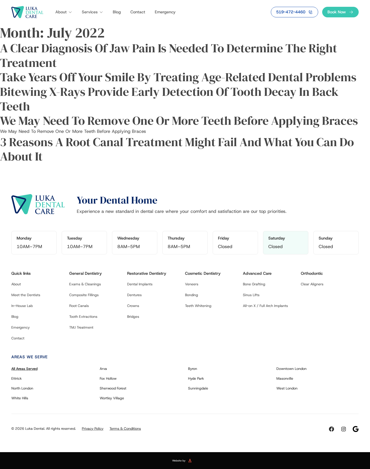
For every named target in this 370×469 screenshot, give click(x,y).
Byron (192, 368)
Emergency (165, 12)
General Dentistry (85, 273)
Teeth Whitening (198, 305)
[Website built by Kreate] (193, 460)
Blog (117, 12)
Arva (103, 368)
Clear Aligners (312, 284)
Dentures (134, 295)
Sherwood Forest (113, 388)
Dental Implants (140, 284)
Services (90, 12)
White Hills (19, 398)
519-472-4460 (290, 12)
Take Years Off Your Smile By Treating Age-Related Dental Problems (178, 77)
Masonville (284, 378)
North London (22, 388)
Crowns (133, 305)
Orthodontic (312, 273)
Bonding (191, 295)
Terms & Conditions (125, 428)
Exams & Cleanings (85, 284)
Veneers (191, 284)
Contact (137, 12)
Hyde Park (196, 378)
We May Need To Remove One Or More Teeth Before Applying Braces (179, 120)
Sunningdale (198, 388)
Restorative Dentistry (146, 273)
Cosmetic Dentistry (202, 273)
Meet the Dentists (25, 295)
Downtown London (291, 368)
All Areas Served (24, 368)
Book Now (336, 12)
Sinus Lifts (251, 295)
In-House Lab (22, 305)
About (61, 12)
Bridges (133, 316)
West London (287, 388)
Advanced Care (257, 273)
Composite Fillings (84, 295)
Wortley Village (112, 398)
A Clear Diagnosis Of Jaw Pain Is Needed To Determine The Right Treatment (168, 55)
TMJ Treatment (81, 327)
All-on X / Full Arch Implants (265, 305)
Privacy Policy (92, 428)
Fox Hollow (108, 378)
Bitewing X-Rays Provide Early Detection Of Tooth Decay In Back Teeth (169, 98)
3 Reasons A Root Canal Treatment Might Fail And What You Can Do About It (177, 149)
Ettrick (16, 378)
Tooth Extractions (83, 316)
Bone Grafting (254, 284)
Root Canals (79, 305)
